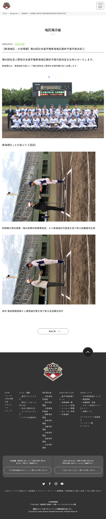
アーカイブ (84, 426)
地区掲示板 (14, 13)
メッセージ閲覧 (68, 408)
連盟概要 (86, 399)
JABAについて (86, 392)
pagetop (88, 352)
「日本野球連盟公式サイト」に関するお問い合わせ (27, 470)
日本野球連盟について (92, 396)
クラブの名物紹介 (29, 417)
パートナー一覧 (86, 423)
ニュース (8, 395)
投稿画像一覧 (67, 402)
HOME (4, 13)
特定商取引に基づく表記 (75, 491)
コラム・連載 (24, 392)
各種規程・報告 (89, 402)
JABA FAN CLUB (66, 392)
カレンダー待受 (68, 411)
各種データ (87, 411)
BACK (52, 331)
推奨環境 (60, 491)
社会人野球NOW (28, 408)
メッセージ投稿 (68, 405)
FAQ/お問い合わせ (94, 491)
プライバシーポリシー (46, 491)
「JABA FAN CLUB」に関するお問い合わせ (78, 470)
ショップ (8, 410)
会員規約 (65, 414)
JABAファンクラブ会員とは (15, 491)
